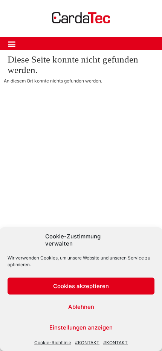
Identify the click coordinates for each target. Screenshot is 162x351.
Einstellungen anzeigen (81, 327)
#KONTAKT (87, 342)
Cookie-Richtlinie (52, 342)
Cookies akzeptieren (81, 286)
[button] (11, 43)
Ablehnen (81, 306)
